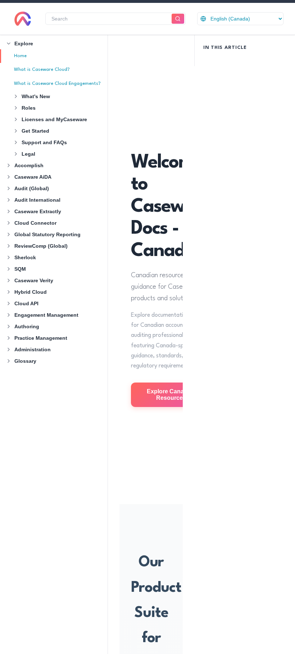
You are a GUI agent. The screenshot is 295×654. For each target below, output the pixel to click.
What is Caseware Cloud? (42, 69)
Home (20, 56)
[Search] (178, 19)
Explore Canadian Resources (171, 394)
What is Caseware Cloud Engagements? (57, 83)
